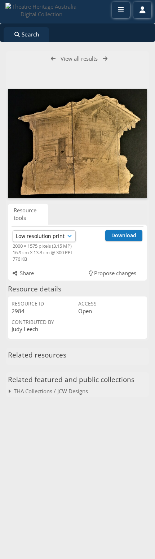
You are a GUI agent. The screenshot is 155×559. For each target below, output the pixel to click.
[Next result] (105, 58)
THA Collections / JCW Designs (49, 391)
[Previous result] (53, 58)
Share (26, 273)
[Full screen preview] (77, 144)
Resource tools (25, 214)
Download (123, 235)
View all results (79, 58)
